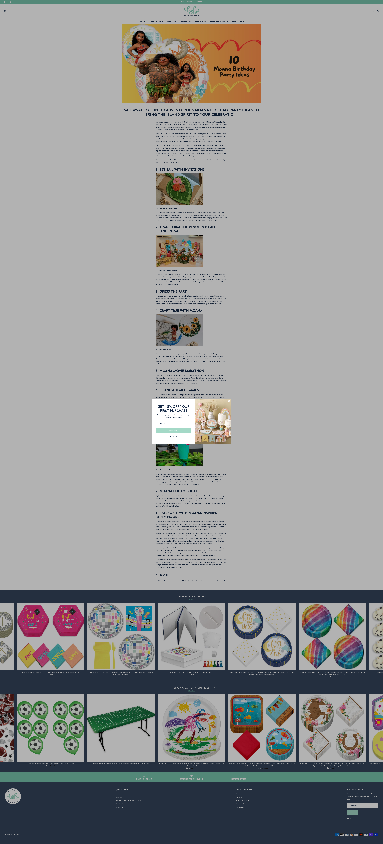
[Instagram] (173, 436)
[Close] (229, 401)
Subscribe (173, 430)
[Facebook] (170, 436)
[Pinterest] (176, 436)
